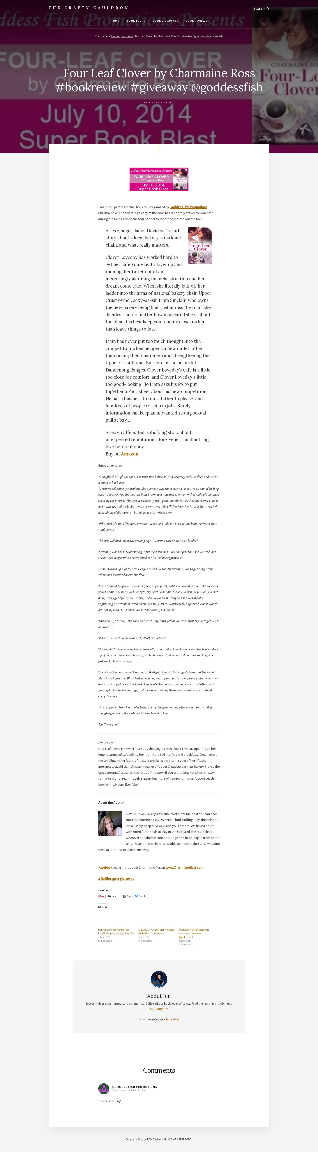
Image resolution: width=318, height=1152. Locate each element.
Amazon (130, 454)
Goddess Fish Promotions (188, 207)
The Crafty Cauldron (89, 7)
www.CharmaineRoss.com (184, 867)
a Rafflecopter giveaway (116, 879)
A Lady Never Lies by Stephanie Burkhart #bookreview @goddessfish (194, 934)
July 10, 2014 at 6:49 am (129, 1090)
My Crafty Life (159, 1009)
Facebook (105, 867)
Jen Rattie (172, 1019)
